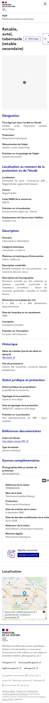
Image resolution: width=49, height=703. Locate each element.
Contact (32, 675)
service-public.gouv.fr (28, 662)
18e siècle (7, 357)
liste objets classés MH (13, 441)
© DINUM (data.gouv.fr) (24, 612)
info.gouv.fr (7, 662)
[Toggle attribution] (43, 611)
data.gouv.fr (29, 668)
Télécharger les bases (20, 680)
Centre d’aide (10, 685)
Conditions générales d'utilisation (15, 694)
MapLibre (8, 612)
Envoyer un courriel (28, 554)
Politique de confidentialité (27, 691)
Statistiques (37, 680)
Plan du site (24, 685)
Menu (45, 4)
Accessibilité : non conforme (13, 675)
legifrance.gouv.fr (10, 668)
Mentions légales (8, 691)
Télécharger (33, 38)
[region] (24, 598)
